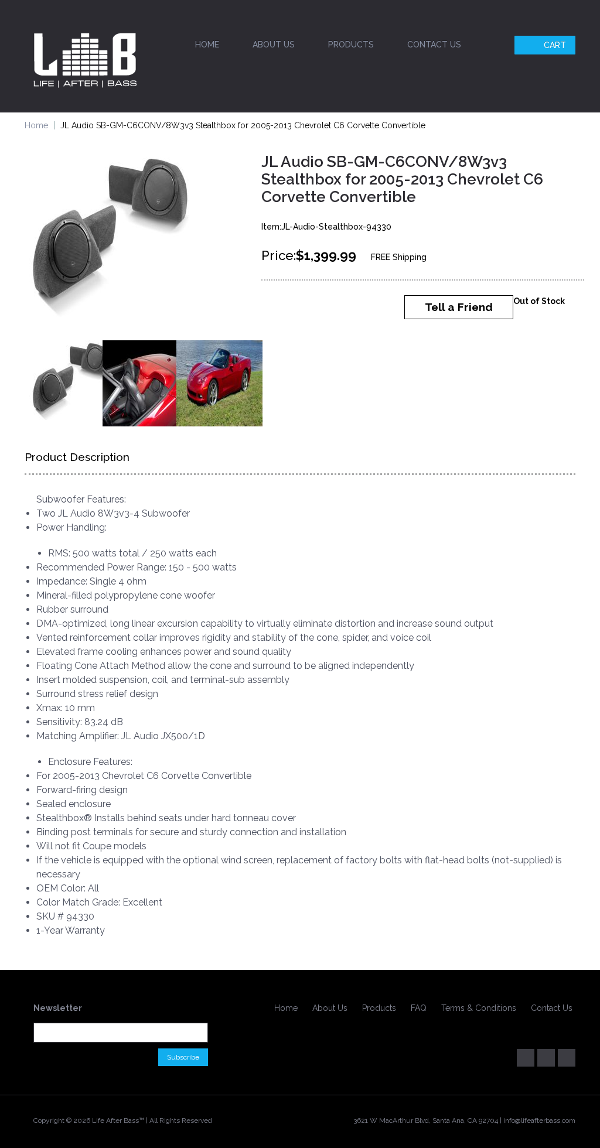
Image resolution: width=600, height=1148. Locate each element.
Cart (555, 45)
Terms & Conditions (478, 1008)
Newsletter (57, 1008)
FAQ (419, 1008)
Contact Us (434, 44)
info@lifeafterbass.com (539, 1120)
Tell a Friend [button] (459, 306)
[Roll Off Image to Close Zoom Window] (112, 241)
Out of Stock (539, 301)
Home (207, 44)
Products (351, 44)
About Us (274, 44)
